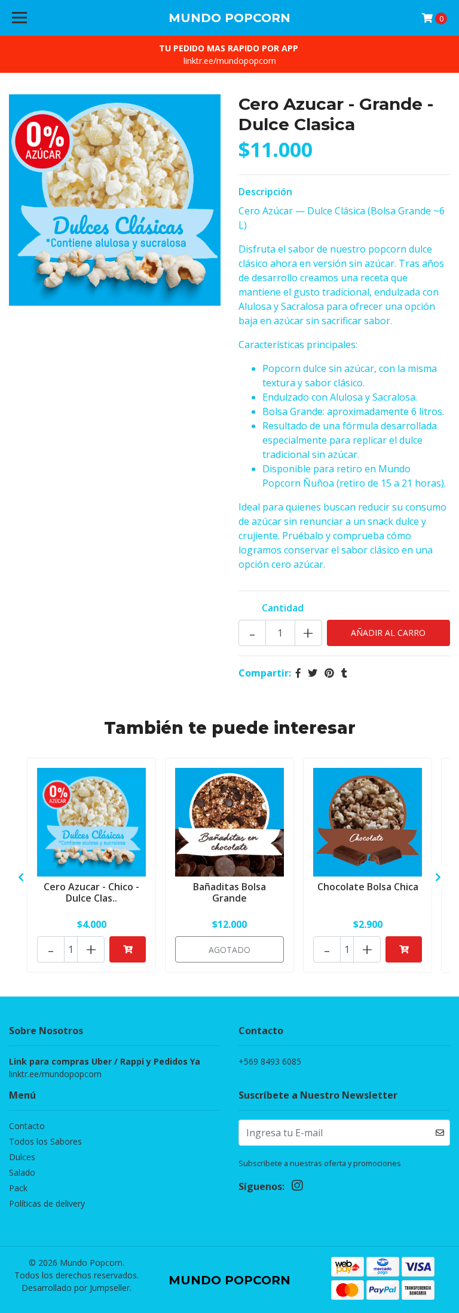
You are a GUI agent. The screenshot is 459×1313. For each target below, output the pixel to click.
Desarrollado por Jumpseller (76, 1287)
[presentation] (21, 877)
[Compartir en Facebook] (298, 672)
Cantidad (283, 607)
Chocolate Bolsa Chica (367, 886)
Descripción (265, 191)
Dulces (22, 1157)
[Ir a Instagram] (297, 1187)
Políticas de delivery (47, 1203)
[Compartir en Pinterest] (329, 672)
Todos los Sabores (45, 1141)
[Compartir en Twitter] (312, 672)
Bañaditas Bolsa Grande (229, 892)
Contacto (27, 1125)
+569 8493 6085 (269, 1061)
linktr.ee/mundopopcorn (229, 60)
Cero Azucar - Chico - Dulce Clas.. (91, 892)
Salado (22, 1172)
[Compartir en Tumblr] (344, 672)
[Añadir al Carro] (127, 949)
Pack (18, 1188)
